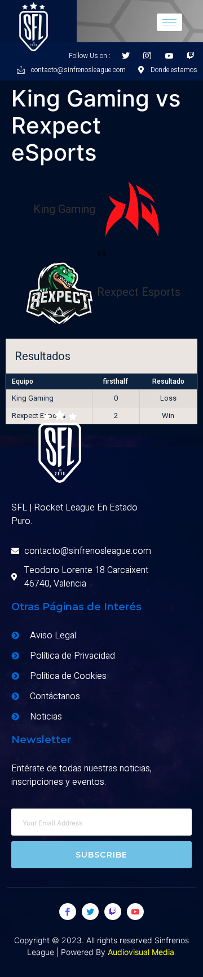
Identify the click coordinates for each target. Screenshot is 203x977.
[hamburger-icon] (169, 22)
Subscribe (102, 855)
